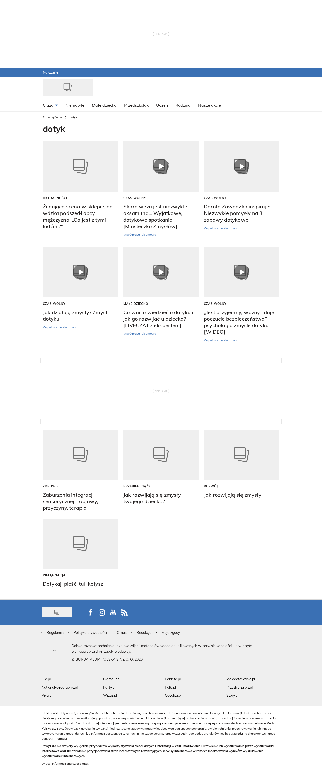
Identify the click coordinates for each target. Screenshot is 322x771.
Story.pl (232, 695)
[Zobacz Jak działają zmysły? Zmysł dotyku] (80, 272)
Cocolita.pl (173, 695)
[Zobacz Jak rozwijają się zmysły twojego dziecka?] (161, 455)
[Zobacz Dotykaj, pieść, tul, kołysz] (80, 544)
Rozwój (211, 486)
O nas (122, 632)
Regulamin (55, 632)
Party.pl (109, 687)
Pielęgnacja (54, 575)
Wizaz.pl (110, 695)
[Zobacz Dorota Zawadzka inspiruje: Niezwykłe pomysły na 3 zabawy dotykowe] (241, 166)
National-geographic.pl (60, 687)
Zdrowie (51, 486)
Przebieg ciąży (137, 486)
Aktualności (55, 198)
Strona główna (52, 117)
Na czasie (50, 72)
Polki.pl (170, 687)
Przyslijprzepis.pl (239, 687)
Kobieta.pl (173, 679)
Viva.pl (47, 695)
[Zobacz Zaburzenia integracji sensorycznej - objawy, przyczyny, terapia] (80, 455)
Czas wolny (134, 198)
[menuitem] (50, 104)
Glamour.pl (111, 679)
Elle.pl (46, 679)
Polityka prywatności (90, 632)
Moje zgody (171, 632)
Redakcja (144, 632)
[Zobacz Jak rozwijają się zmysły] (241, 455)
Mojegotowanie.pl (240, 679)
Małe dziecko (135, 304)
